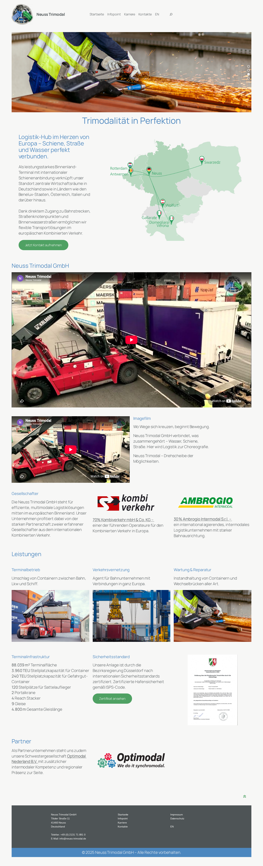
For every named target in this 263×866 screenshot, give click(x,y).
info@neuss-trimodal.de (72, 838)
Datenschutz (177, 818)
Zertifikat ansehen (112, 698)
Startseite (123, 814)
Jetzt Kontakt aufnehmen (43, 245)
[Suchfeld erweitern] (171, 14)
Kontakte (123, 826)
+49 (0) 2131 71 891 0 (73, 834)
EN (172, 826)
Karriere (122, 822)
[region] (131, 72)
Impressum (176, 814)
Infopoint (122, 818)
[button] (248, 66)
